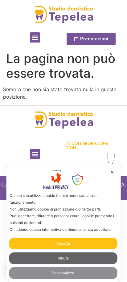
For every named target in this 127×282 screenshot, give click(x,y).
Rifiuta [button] (63, 258)
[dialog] (63, 223)
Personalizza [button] (63, 273)
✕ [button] (112, 172)
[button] (35, 37)
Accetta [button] (63, 243)
